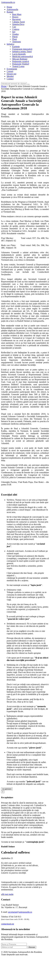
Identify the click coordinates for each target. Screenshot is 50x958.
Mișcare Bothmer (19, 59)
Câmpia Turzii (18, 22)
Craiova (15, 29)
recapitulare (7, 789)
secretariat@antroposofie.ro (20, 912)
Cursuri (10, 71)
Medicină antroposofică (22, 56)
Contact (10, 79)
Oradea (15, 34)
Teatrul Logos (18, 66)
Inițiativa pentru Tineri (22, 51)
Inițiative (10, 44)
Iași (13, 32)
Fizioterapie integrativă (22, 49)
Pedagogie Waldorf (20, 64)
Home (9, 7)
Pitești (15, 36)
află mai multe (7, 894)
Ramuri (10, 12)
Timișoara (16, 41)
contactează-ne (7, 924)
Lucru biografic (19, 54)
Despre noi (11, 74)
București (16, 19)
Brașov (15, 17)
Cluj (14, 27)
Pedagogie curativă (20, 61)
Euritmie (16, 46)
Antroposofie (12, 9)
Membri (10, 76)
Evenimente (12, 69)
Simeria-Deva (18, 24)
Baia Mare (16, 14)
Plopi (14, 39)
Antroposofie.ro (8, 2)
